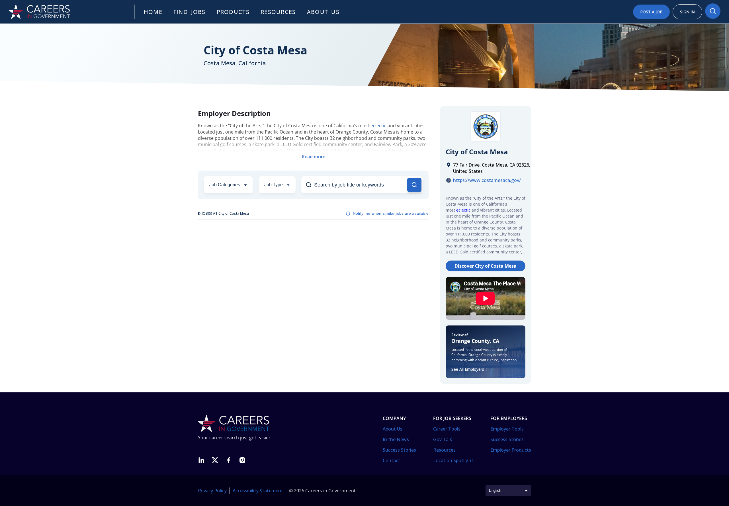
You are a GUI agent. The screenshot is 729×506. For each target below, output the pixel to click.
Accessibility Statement (258, 490)
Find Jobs (189, 12)
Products (233, 12)
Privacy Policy (212, 490)
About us (323, 12)
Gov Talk (442, 439)
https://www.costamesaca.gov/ (487, 180)
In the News (396, 439)
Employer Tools (507, 429)
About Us (392, 429)
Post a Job (651, 12)
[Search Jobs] (414, 185)
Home (153, 12)
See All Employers (467, 369)
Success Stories (399, 450)
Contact (391, 460)
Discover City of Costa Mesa (485, 266)
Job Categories (224, 184)
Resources (278, 12)
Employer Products (510, 450)
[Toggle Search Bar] (712, 11)
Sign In (687, 12)
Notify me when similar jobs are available (391, 213)
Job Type (273, 184)
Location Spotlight (453, 460)
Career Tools (446, 429)
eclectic (378, 125)
